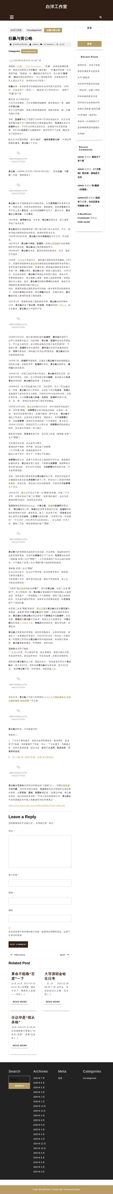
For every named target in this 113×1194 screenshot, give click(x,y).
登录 (60, 1078)
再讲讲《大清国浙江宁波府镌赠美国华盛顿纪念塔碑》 (89, 127)
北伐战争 (22, 260)
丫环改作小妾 (26, 623)
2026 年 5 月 (39, 1087)
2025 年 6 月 (39, 1125)
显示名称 (14, 875)
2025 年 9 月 (39, 1115)
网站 (11, 910)
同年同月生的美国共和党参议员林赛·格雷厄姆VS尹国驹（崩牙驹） (89, 108)
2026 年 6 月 (39, 1083)
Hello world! (84, 222)
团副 (36, 285)
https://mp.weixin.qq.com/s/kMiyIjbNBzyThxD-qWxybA (37, 805)
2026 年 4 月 (39, 1092)
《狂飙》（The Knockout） (29, 66)
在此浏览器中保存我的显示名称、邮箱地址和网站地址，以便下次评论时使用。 (39, 933)
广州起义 (61, 305)
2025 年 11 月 (39, 1111)
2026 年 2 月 (39, 1097)
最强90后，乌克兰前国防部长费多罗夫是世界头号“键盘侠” (89, 71)
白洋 (11, 60)
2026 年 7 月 (39, 1078)
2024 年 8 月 (39, 1157)
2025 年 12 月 (39, 1106)
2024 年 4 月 (39, 1167)
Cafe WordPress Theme (46, 1189)
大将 (54, 669)
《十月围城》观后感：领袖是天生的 (89, 173)
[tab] (12, 17)
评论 (12, 831)
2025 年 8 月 (39, 1120)
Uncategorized (34, 30)
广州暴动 (13, 652)
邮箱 (12, 892)
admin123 (83, 198)
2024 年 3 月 (39, 1171)
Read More (20, 1002)
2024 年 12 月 (39, 1143)
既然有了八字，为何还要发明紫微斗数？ (89, 202)
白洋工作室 (56, 6)
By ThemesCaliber (70, 1189)
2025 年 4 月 (39, 1129)
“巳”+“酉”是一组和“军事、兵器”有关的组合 (33, 757)
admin (35, 44)
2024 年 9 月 (39, 1153)
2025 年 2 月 (39, 1139)
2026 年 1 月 (39, 1101)
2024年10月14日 (20, 44)
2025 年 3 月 (39, 1134)
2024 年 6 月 (39, 1162)
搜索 (89, 28)
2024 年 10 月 (39, 1148)
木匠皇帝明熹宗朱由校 (89, 84)
